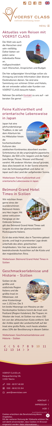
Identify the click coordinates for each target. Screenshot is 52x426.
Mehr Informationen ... (29, 424)
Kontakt (27, 95)
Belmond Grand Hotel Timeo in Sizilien (20, 191)
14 (18, 350)
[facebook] (35, 3)
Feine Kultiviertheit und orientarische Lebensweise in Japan (25, 113)
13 (12, 350)
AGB (44, 408)
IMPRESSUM (41, 404)
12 (5, 350)
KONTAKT (42, 400)
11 (44, 346)
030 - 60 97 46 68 (15, 384)
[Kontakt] (27, 3)
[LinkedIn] (40, 3)
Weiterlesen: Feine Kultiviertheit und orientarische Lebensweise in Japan (21, 179)
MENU (43, 26)
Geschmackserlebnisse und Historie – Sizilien (25, 273)
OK (48, 415)
